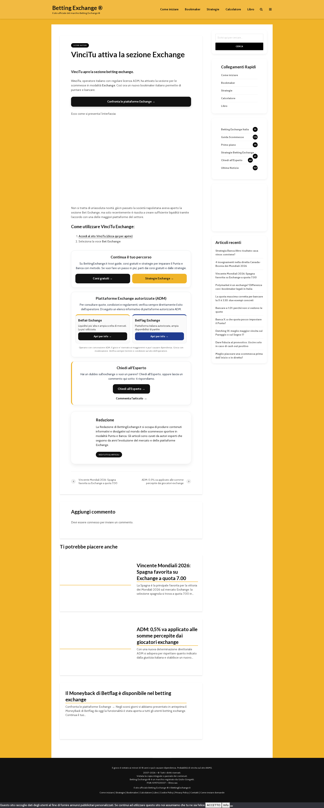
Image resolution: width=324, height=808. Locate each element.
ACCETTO (213, 805)
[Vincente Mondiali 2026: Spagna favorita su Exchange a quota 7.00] (95, 583)
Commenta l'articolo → (131, 398)
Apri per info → (103, 336)
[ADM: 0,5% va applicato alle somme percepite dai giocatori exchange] (95, 647)
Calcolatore (233, 9)
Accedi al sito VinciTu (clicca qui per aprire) (106, 236)
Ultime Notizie (80, 45)
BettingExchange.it (180, 787)
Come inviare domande (212, 792)
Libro (250, 9)
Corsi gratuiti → (102, 278)
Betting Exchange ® (77, 7)
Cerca (239, 46)
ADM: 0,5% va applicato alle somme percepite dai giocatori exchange (167, 635)
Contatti (194, 792)
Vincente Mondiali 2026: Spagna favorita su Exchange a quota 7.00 (163, 571)
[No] (231, 806)
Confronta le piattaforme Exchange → (131, 101)
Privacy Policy (182, 792)
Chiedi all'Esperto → (131, 389)
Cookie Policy (166, 792)
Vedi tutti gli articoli (109, 454)
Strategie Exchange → (159, 278)
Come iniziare (169, 9)
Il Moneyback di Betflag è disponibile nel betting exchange (118, 696)
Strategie (213, 9)
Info (226, 805)
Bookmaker (192, 9)
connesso (93, 522)
